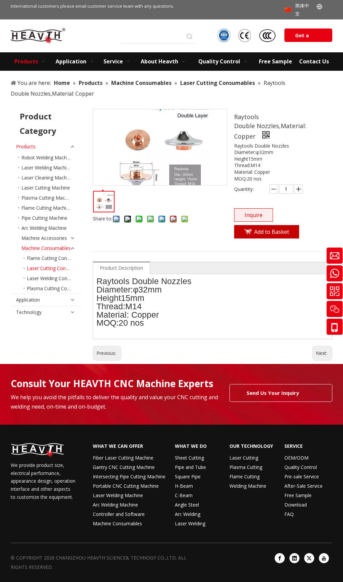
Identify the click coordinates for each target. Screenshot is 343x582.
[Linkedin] (294, 558)
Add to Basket (271, 231)
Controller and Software (119, 514)
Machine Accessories (44, 238)
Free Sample (298, 495)
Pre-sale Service (301, 476)
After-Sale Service (303, 486)
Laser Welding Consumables (54, 278)
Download (295, 504)
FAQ (289, 514)
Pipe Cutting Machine (44, 218)
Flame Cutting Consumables (54, 258)
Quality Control (300, 467)
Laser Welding (190, 523)
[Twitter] (309, 558)
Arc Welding (187, 514)
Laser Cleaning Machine (47, 177)
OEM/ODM (296, 458)
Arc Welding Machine (44, 228)
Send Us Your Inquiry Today (273, 395)
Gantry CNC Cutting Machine (124, 467)
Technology (29, 312)
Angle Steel (187, 504)
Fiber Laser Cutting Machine (123, 458)
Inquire (254, 215)
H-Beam (184, 486)
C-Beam (184, 495)
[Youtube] (324, 558)
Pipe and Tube (190, 467)
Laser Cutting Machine (45, 187)
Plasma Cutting (245, 467)
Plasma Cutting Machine (47, 198)
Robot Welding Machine (47, 157)
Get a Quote (303, 37)
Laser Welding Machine (46, 167)
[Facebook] (280, 558)
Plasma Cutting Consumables (54, 288)
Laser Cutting (243, 458)
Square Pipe (188, 476)
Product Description (121, 268)
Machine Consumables (46, 248)
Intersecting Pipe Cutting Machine (129, 476)
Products (26, 146)
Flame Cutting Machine (46, 208)
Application (28, 300)
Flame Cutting (244, 476)
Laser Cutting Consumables (54, 268)
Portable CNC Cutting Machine (126, 486)
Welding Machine (247, 486)
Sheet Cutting (189, 458)
